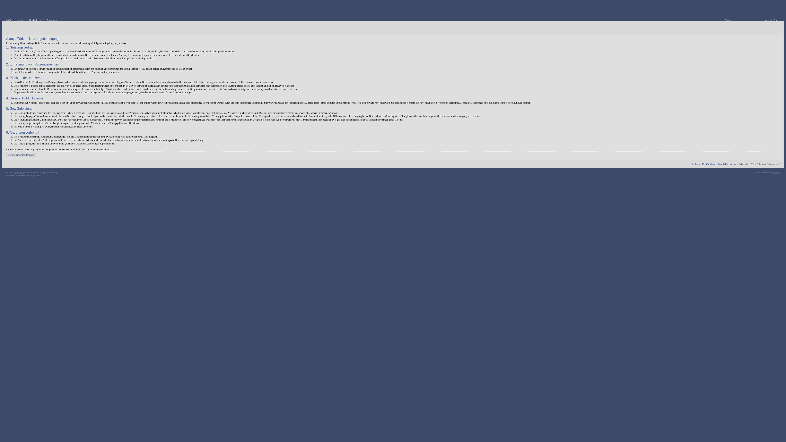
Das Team (695, 164)
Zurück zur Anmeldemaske (21, 154)
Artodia (776, 172)
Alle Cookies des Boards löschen (717, 164)
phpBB (20, 172)
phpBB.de (38, 175)
